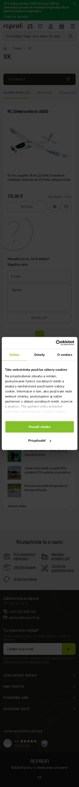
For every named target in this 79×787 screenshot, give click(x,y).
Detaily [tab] (39, 354)
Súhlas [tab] (14, 354)
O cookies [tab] (64, 354)
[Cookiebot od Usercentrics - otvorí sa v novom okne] (56, 343)
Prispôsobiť (37, 440)
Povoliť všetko (39, 426)
